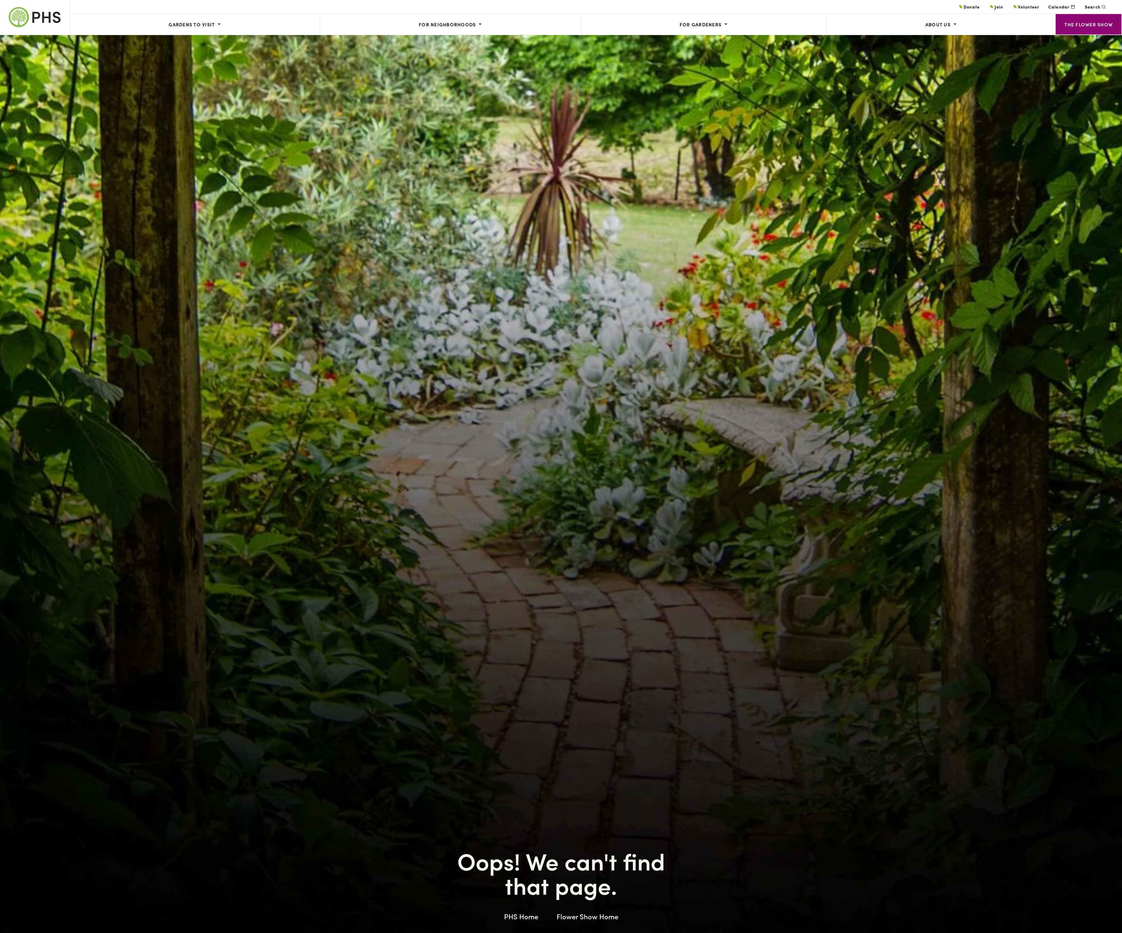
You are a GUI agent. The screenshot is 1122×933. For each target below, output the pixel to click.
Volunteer (1028, 7)
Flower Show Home (587, 916)
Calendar (1059, 7)
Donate (972, 7)
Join (999, 7)
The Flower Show (1088, 24)
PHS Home (521, 916)
